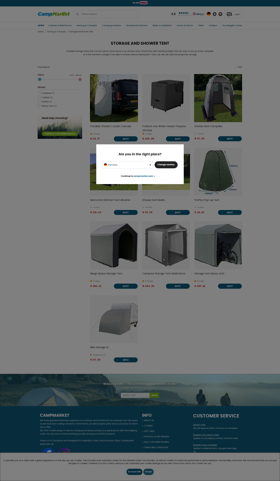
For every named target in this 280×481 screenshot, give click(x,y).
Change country (166, 165)
